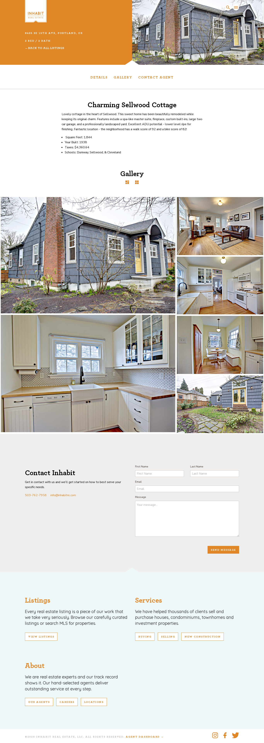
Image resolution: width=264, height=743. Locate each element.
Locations (94, 702)
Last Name (196, 466)
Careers (67, 702)
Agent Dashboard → (145, 736)
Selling (168, 636)
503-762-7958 (36, 495)
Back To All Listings (46, 48)
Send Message (223, 550)
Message (140, 497)
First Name (141, 466)
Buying (144, 636)
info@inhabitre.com (63, 495)
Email (138, 482)
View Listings (41, 636)
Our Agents (39, 702)
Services (148, 600)
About (34, 665)
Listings (37, 600)
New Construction (203, 636)
